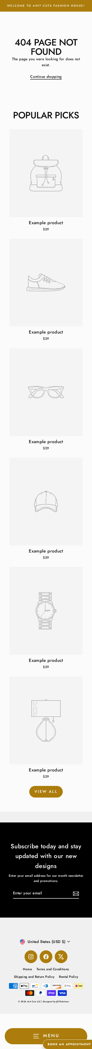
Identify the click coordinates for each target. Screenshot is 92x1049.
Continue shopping (46, 76)
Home (27, 969)
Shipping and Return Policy (34, 976)
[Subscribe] (75, 893)
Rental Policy (68, 976)
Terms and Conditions (53, 969)
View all (46, 791)
